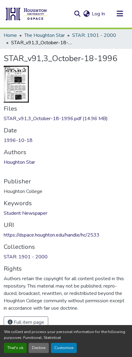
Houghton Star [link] (19, 162)
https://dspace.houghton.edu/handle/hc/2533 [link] (51, 235)
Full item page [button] (28, 322)
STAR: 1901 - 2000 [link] (94, 35)
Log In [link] (98, 13)
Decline (38, 348)
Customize (63, 348)
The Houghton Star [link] (44, 35)
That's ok (15, 348)
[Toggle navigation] (119, 14)
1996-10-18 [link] (18, 140)
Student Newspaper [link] (25, 213)
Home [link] (10, 35)
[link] (66, 118)
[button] (26, 14)
